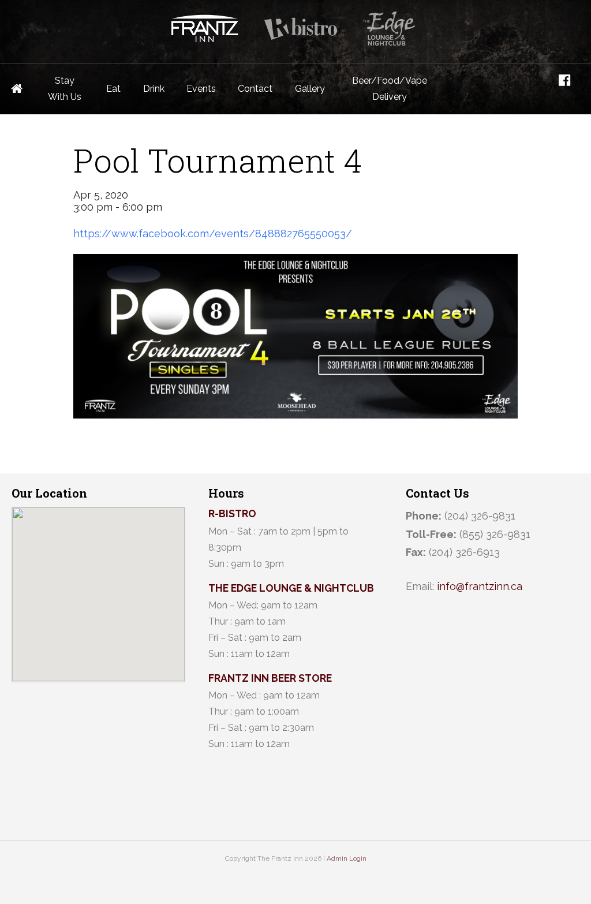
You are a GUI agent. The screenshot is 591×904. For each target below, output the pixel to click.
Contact (255, 88)
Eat (113, 88)
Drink (153, 88)
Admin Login (346, 858)
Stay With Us (64, 88)
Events (201, 88)
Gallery (310, 88)
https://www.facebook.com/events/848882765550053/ (212, 233)
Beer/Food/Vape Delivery (389, 88)
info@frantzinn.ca (479, 586)
